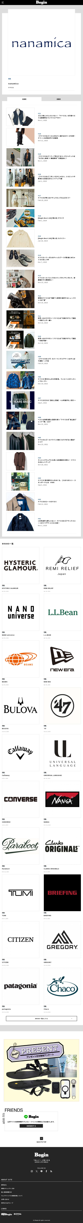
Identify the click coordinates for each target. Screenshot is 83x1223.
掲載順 (59, 99)
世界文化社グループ (7, 1203)
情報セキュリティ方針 (7, 1188)
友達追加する (31, 1126)
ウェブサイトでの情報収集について (12, 1196)
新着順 (24, 99)
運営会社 (4, 1185)
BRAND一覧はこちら (41, 1018)
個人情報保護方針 (6, 1192)
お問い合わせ (5, 1199)
